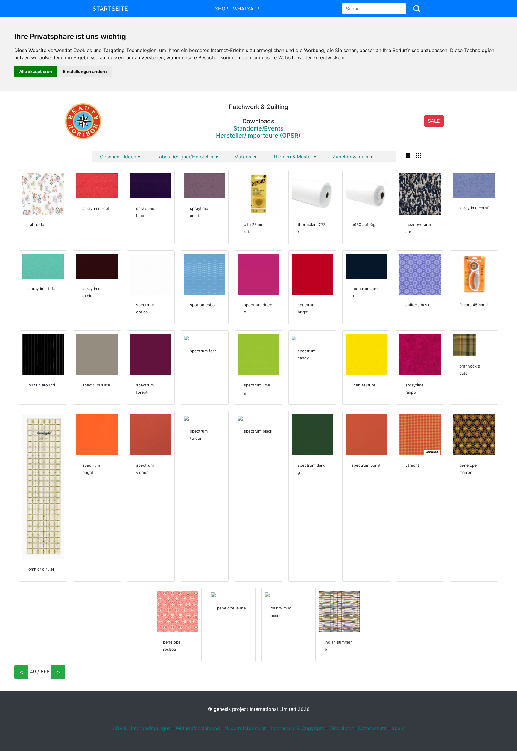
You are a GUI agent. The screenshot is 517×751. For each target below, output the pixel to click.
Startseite (110, 8)
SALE (434, 121)
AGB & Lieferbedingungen (142, 728)
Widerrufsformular (245, 728)
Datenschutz (372, 728)
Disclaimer (341, 728)
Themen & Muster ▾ (294, 157)
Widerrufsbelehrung (198, 728)
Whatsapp (246, 9)
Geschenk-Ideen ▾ (120, 157)
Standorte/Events (258, 128)
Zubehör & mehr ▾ (353, 157)
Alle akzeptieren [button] (35, 71)
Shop (221, 9)
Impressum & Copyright (297, 728)
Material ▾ (245, 157)
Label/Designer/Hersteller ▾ (187, 157)
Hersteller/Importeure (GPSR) (258, 135)
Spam (398, 728)
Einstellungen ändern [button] (85, 71)
